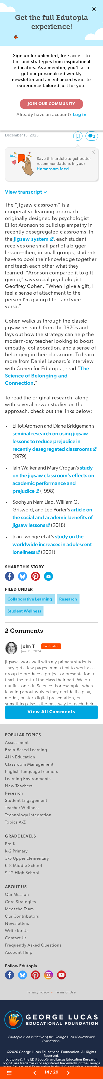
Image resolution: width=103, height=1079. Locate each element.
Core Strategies (20, 902)
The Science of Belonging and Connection (47, 375)
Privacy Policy (38, 992)
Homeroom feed (53, 168)
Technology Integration (28, 815)
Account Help (18, 953)
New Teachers (19, 786)
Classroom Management (29, 764)
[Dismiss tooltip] (93, 152)
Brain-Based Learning (26, 750)
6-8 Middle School (23, 866)
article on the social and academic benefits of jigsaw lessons (52, 517)
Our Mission (17, 895)
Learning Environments (28, 779)
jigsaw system (31, 239)
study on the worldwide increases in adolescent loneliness (52, 544)
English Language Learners (31, 772)
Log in (79, 114)
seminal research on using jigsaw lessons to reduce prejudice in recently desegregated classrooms (52, 441)
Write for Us (16, 931)
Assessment (17, 743)
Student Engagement (26, 801)
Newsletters (17, 924)
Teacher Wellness (22, 808)
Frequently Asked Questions (33, 945)
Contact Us (16, 938)
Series (11, 1073)
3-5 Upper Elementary (27, 858)
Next (68, 1073)
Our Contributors (22, 916)
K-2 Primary (16, 851)
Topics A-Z (15, 822)
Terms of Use (65, 992)
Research (68, 599)
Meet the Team (19, 909)
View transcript (23, 192)
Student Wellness (24, 610)
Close (94, 9)
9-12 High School (22, 873)
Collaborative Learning (30, 599)
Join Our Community (51, 104)
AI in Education (20, 757)
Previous (34, 1073)
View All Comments (51, 712)
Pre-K (10, 844)
